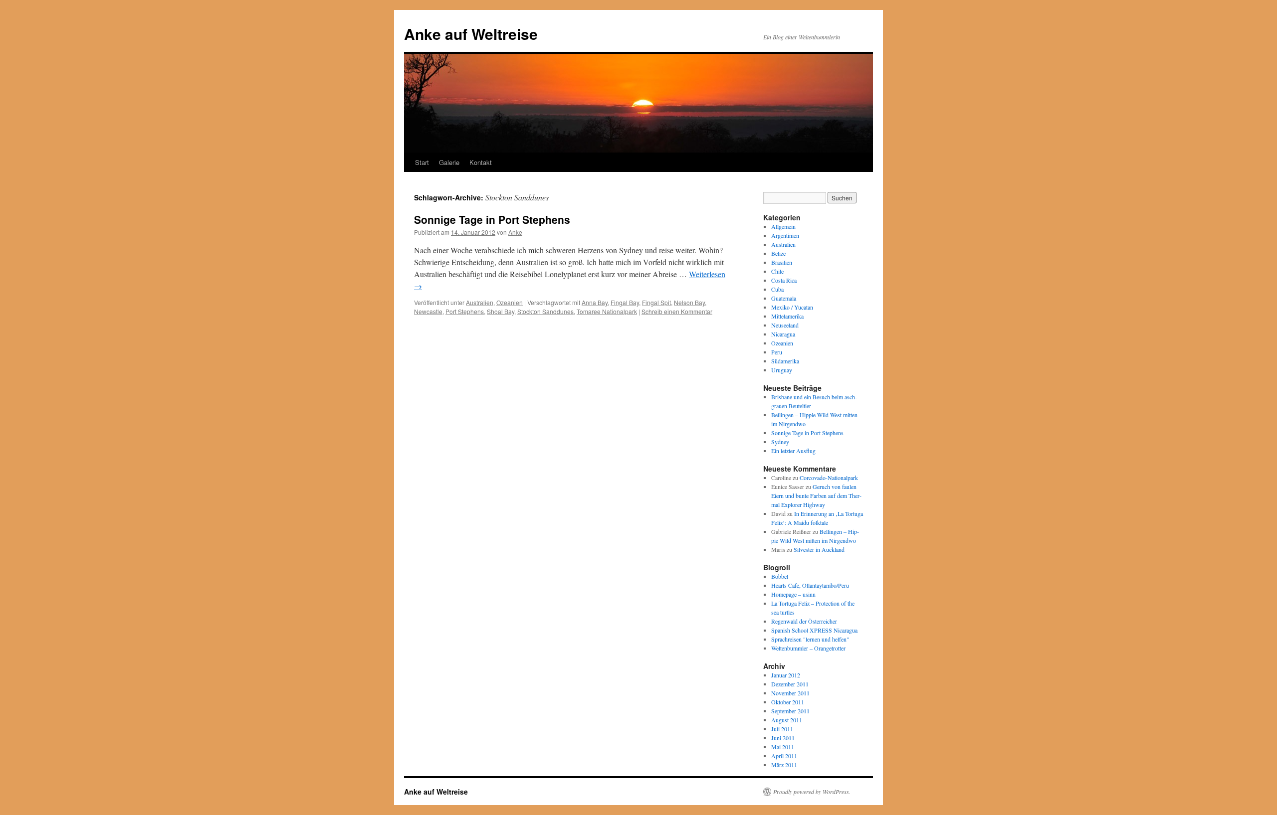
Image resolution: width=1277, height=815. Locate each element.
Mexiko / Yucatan (792, 307)
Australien (479, 302)
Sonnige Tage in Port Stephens (492, 219)
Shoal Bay (500, 311)
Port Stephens (464, 311)
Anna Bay (595, 302)
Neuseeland (785, 325)
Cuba (777, 289)
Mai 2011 (782, 747)
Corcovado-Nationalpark (829, 478)
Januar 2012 (785, 675)
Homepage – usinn (793, 594)
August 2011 (786, 720)
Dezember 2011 (790, 684)
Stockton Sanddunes (545, 311)
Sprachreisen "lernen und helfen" (810, 639)
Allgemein (783, 226)
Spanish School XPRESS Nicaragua (814, 630)
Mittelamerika (787, 316)
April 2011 (784, 756)
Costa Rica (784, 280)
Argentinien (785, 235)
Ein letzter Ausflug (793, 451)
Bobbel (779, 576)
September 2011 (790, 711)
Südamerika (785, 361)
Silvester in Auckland (819, 549)
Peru (776, 352)
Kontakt (480, 162)
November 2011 (790, 693)
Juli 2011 (782, 729)
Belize (778, 253)
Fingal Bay (625, 302)
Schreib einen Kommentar (676, 311)
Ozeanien (509, 302)
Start (422, 162)
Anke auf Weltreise (471, 33)
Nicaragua (783, 334)
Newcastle (428, 311)
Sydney (780, 442)
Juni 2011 (783, 738)
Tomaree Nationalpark (607, 311)
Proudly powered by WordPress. (812, 792)
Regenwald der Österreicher (804, 621)
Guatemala (783, 298)
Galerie (449, 162)
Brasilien (781, 262)
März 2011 (784, 765)
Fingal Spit (656, 302)
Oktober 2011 (787, 702)
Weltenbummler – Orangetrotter (808, 648)
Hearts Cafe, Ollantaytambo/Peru (810, 585)
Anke (515, 232)
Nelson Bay (689, 302)
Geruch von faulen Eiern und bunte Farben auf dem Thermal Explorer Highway (816, 495)
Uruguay (781, 370)
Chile (777, 271)
